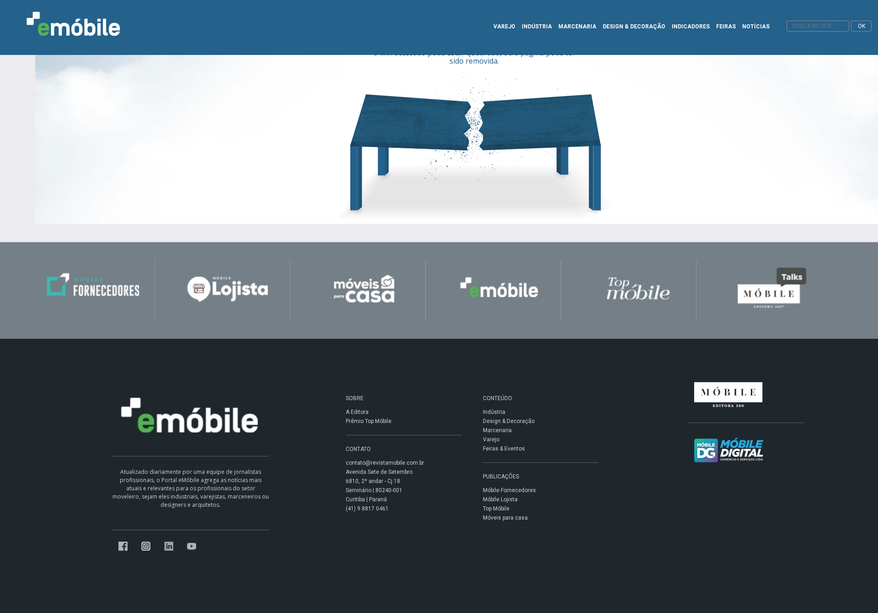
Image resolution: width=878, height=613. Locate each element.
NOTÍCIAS (756, 26)
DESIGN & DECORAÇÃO (634, 26)
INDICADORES (691, 26)
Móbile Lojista (500, 499)
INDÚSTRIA (537, 26)
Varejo (491, 439)
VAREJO (504, 26)
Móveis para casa (505, 518)
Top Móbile (496, 508)
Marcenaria (497, 430)
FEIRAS (726, 26)
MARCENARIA (577, 26)
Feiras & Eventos (504, 448)
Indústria (494, 412)
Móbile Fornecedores (509, 490)
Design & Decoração (509, 421)
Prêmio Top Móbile (368, 421)
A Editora (357, 412)
